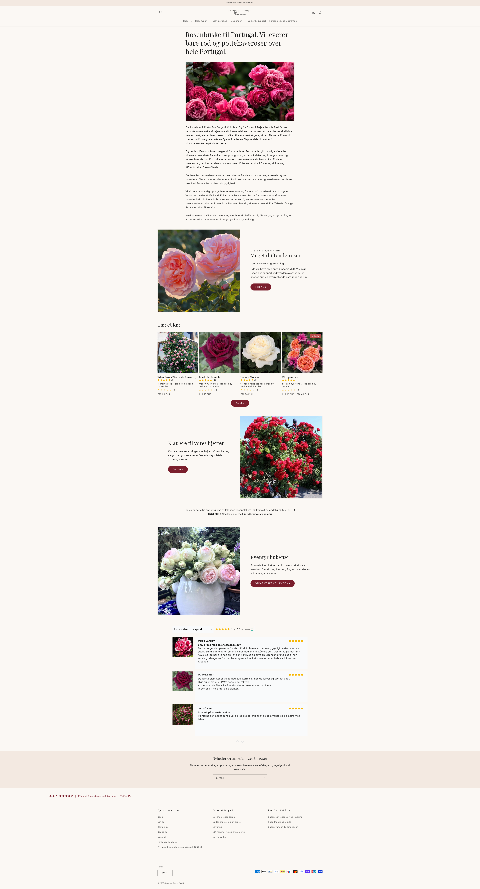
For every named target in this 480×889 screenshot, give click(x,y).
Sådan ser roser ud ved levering (285, 817)
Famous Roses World (174, 883)
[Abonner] (263, 777)
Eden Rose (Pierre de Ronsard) (177, 377)
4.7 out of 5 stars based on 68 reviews (97, 796)
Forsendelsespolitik (168, 842)
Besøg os (163, 832)
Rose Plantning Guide (279, 822)
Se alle (240, 403)
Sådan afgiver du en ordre (227, 822)
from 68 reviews (240, 629)
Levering (217, 827)
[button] (161, 12)
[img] (223, 629)
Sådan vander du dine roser (283, 827)
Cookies (162, 837)
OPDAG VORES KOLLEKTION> (272, 583)
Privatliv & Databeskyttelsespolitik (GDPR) (180, 847)
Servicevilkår (219, 837)
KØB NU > (261, 287)
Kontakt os (163, 827)
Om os (161, 822)
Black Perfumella (209, 377)
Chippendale (290, 377)
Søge (160, 817)
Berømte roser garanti (224, 817)
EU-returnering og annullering (229, 832)
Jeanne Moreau (250, 377)
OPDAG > (177, 469)
